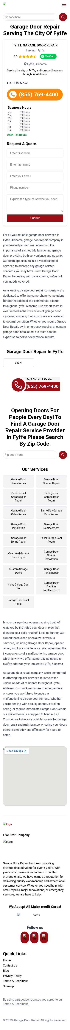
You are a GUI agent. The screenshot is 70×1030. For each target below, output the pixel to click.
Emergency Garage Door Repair (51, 497)
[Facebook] (44, 937)
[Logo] (27, 5)
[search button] (63, 17)
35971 (18, 362)
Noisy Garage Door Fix (18, 586)
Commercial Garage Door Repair (18, 497)
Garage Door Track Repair (18, 602)
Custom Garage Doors (18, 571)
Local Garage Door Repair (51, 539)
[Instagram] (25, 937)
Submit (35, 218)
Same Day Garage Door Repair (51, 512)
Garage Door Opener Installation (51, 555)
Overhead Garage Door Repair (18, 555)
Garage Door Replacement (51, 526)
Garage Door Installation (18, 526)
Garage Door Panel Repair (51, 571)
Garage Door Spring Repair (19, 539)
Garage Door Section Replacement (51, 586)
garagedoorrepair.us (28, 999)
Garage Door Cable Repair (18, 512)
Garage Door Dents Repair (18, 481)
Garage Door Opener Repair (51, 481)
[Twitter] (34, 937)
